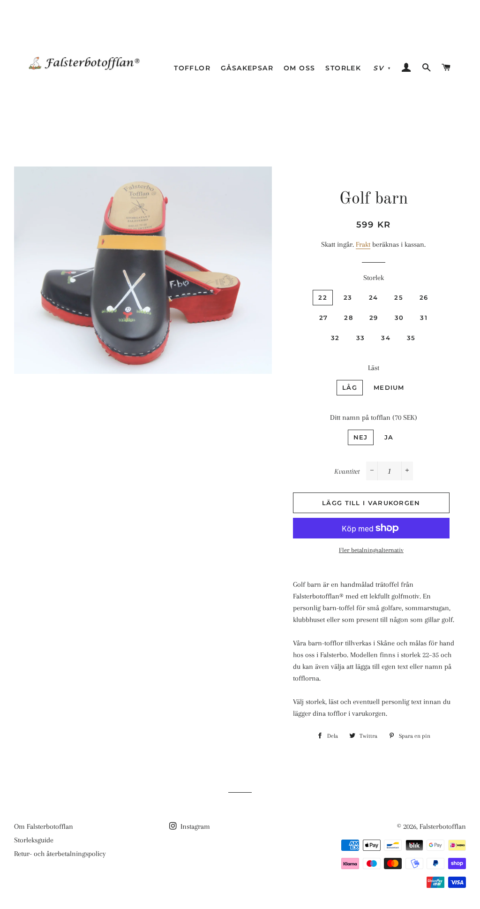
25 (398, 297)
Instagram (194, 826)
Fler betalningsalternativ (371, 549)
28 (348, 317)
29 (373, 317)
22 (322, 297)
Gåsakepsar (247, 68)
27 (323, 317)
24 (373, 297)
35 (411, 337)
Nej (360, 437)
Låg (349, 387)
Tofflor (192, 68)
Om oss (299, 68)
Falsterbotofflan (443, 826)
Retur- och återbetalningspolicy (60, 853)
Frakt (363, 244)
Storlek (343, 68)
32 (335, 337)
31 (424, 317)
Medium (389, 387)
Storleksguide (33, 840)
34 (385, 337)
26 (424, 297)
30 (399, 317)
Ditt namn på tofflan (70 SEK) (373, 417)
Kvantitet (347, 471)
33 (360, 337)
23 (348, 297)
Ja (389, 437)
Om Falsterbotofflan (43, 826)
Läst (373, 368)
